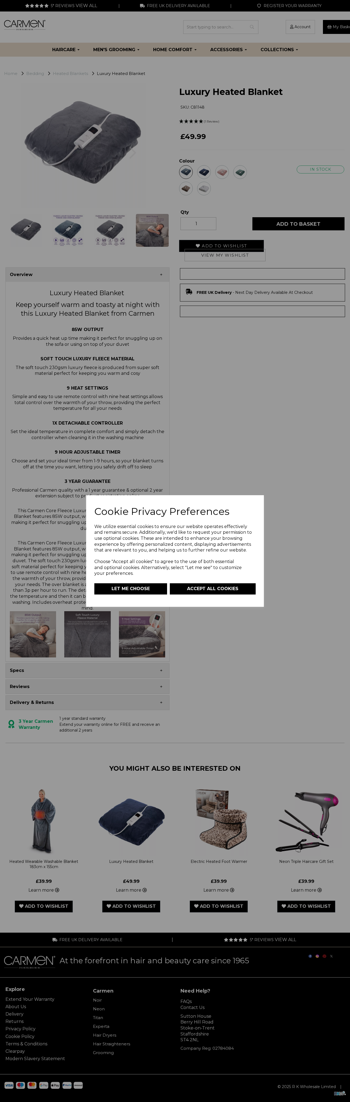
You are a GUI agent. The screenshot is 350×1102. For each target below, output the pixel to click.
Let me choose (131, 588)
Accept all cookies (212, 588)
